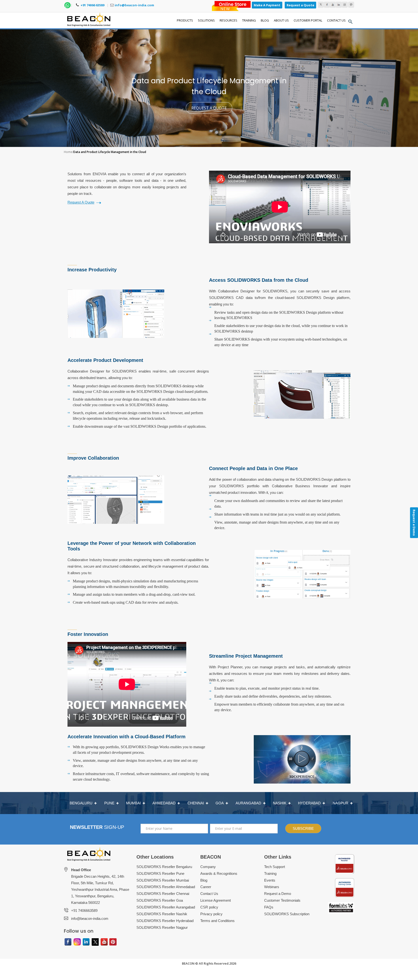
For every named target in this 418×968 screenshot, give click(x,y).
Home (68, 152)
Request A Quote (80, 202)
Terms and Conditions (217, 921)
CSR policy (209, 907)
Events (269, 880)
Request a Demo (277, 894)
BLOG (265, 20)
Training (270, 873)
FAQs (268, 907)
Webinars (271, 887)
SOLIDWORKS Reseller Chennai (162, 894)
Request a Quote (300, 5)
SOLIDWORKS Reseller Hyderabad (165, 921)
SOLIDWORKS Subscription (286, 914)
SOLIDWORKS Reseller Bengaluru (164, 867)
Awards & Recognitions (218, 873)
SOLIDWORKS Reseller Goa (159, 900)
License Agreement (215, 900)
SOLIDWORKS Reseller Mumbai (162, 880)
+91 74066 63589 (92, 5)
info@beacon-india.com (134, 5)
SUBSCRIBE (303, 828)
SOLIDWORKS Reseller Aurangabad (165, 907)
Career (205, 887)
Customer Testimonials (282, 900)
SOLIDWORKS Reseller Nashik (161, 914)
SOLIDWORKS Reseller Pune (160, 873)
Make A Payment (267, 5)
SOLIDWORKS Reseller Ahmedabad (165, 887)
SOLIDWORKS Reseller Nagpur (162, 927)
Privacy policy (211, 914)
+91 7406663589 (84, 910)
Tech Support (274, 867)
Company (208, 867)
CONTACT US (336, 20)
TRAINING (249, 20)
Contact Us (209, 894)
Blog (203, 880)
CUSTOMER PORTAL (308, 20)
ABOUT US (281, 20)
